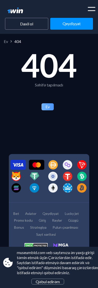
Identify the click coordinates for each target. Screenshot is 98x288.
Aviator (30, 213)
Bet (16, 213)
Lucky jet (72, 213)
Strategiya (38, 227)
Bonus (19, 227)
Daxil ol (26, 23)
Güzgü (73, 220)
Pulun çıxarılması (65, 227)
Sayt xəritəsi (46, 234)
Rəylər (57, 220)
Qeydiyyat (72, 23)
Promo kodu (23, 220)
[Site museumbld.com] (24, 11)
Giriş (42, 220)
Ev (6, 41)
